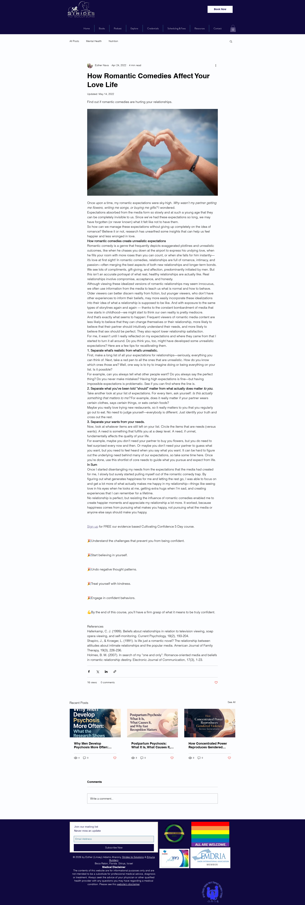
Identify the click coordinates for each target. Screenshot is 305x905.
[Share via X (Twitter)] (97, 671)
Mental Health (94, 41)
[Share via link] (114, 671)
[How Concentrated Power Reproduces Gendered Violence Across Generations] (209, 723)
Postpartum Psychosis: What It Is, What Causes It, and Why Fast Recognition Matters (151, 745)
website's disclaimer (128, 884)
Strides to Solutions (133, 857)
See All (231, 702)
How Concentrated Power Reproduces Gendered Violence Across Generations (208, 745)
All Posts (74, 41)
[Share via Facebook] (89, 671)
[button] (233, 28)
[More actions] (216, 65)
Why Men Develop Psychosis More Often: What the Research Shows (94, 745)
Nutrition (113, 41)
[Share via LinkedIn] (106, 671)
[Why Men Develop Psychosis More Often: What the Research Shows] (95, 723)
